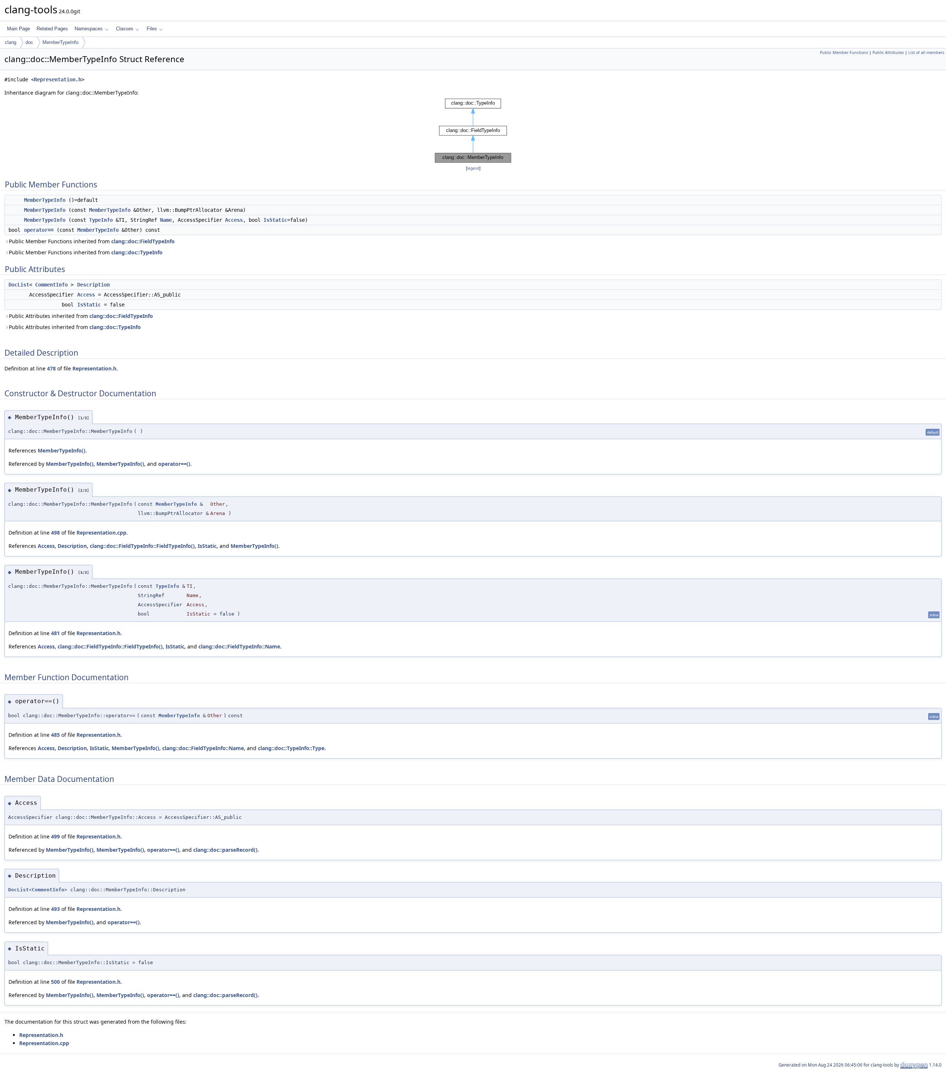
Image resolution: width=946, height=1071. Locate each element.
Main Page (18, 28)
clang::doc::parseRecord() (225, 849)
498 (55, 532)
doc (29, 42)
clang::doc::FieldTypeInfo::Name (239, 646)
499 (55, 836)
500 (55, 981)
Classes (124, 28)
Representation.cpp (101, 532)
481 (55, 633)
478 (51, 368)
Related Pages (52, 28)
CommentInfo (51, 285)
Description (93, 285)
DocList (18, 285)
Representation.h (57, 79)
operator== (39, 230)
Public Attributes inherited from (81, 315)
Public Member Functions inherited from (92, 241)
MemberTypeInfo (60, 42)
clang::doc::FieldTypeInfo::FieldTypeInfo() (142, 545)
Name (166, 220)
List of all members (926, 52)
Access (234, 220)
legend (473, 168)
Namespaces (89, 28)
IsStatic (275, 220)
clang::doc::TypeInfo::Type (291, 748)
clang (10, 42)
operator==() (174, 463)
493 (55, 908)
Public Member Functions (844, 52)
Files (152, 28)
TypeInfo (101, 220)
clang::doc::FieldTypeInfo (143, 241)
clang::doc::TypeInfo (137, 252)
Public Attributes (888, 52)
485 (55, 734)
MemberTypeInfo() (61, 450)
